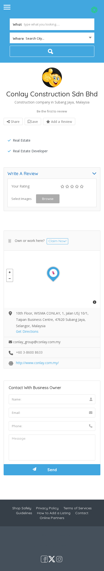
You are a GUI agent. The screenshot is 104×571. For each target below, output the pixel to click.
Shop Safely (21, 508)
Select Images (21, 198)
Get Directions (27, 331)
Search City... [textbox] (35, 38)
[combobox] (52, 38)
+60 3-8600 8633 (29, 352)
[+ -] (52, 279)
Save (34, 121)
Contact (81, 513)
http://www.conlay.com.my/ (37, 362)
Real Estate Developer (30, 151)
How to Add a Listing (53, 513)
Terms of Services (77, 508)
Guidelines (24, 513)
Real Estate (21, 140)
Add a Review (61, 121)
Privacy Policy (47, 508)
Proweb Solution (68, 545)
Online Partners (52, 518)
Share (15, 121)
